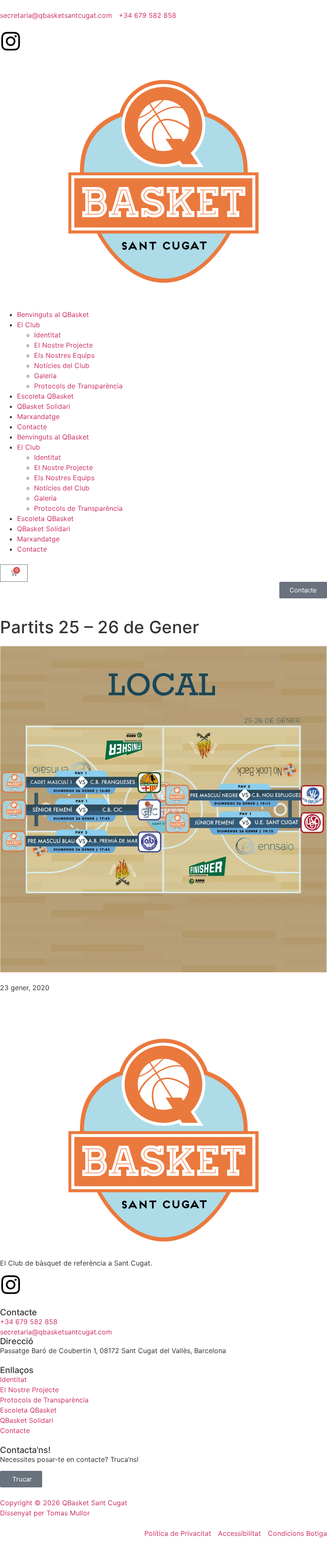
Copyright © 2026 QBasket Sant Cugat (63, 1502)
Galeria (45, 375)
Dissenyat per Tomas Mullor (45, 1513)
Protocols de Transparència (78, 386)
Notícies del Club (61, 365)
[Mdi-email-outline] (34, 41)
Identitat (47, 335)
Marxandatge (38, 416)
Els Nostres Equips (64, 355)
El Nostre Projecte (63, 345)
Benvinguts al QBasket (53, 314)
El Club (28, 324)
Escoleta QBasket (45, 396)
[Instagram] (10, 41)
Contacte (32, 426)
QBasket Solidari (43, 406)
